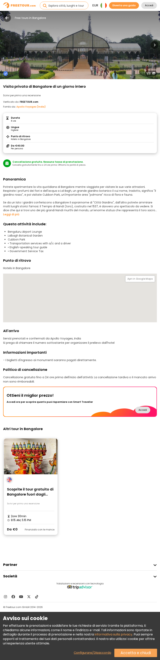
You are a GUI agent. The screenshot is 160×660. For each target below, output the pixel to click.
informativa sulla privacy (113, 634)
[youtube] (21, 596)
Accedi (149, 5)
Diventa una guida (124, 5)
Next (154, 45)
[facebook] (13, 596)
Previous (5, 45)
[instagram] (5, 596)
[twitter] (29, 596)
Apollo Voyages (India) (31, 106)
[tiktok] (36, 596)
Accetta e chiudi (136, 653)
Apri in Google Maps (140, 278)
